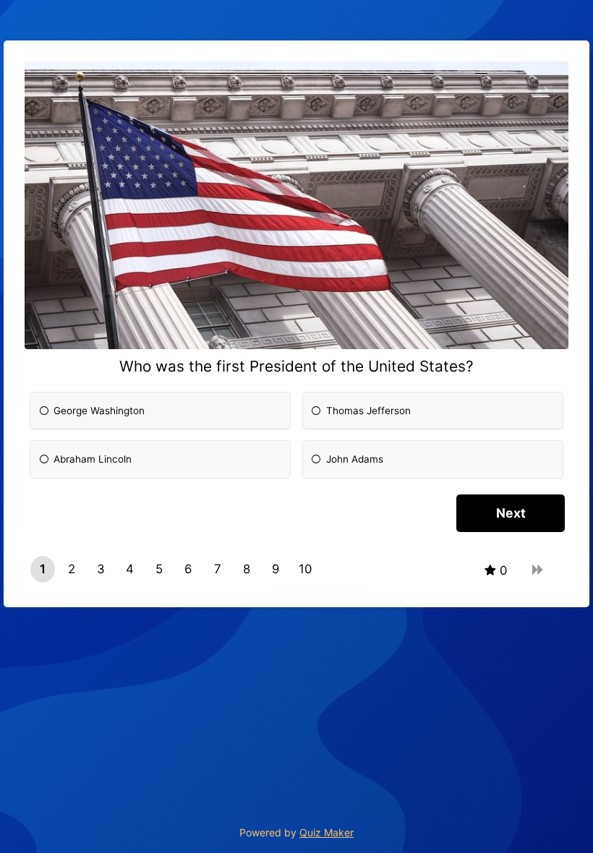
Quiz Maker (326, 832)
